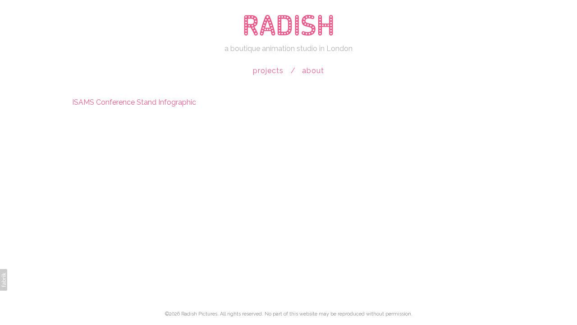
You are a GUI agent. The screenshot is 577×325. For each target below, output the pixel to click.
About (313, 70)
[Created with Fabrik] (3, 280)
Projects (268, 70)
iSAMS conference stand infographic (134, 102)
